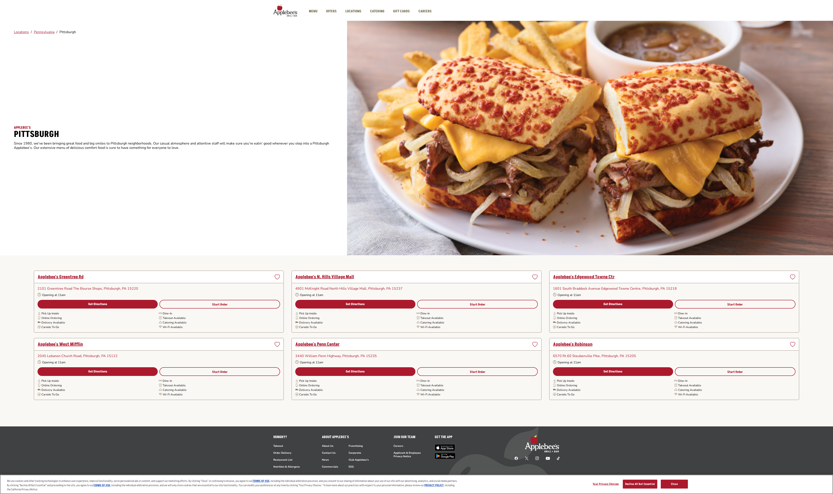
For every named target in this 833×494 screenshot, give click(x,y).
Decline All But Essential (640, 484)
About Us (327, 446)
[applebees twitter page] (526, 458)
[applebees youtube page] (547, 458)
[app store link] (445, 447)
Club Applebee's (359, 460)
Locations (21, 32)
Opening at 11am (54, 295)
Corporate (355, 453)
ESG (351, 466)
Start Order (220, 304)
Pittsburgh (67, 32)
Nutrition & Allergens (286, 466)
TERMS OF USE (261, 481)
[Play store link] (445, 456)
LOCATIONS (353, 11)
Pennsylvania (44, 32)
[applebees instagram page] (537, 458)
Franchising (356, 446)
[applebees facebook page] (516, 458)
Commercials (330, 466)
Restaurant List (282, 460)
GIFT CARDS (401, 11)
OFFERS (331, 11)
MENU (313, 11)
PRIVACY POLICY (434, 485)
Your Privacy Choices (606, 484)
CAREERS (425, 11)
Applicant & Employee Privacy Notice (407, 454)
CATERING (377, 11)
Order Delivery (282, 453)
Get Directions (97, 304)
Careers (398, 446)
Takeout (278, 446)
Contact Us (329, 453)
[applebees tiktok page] (556, 458)
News (325, 460)
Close (674, 484)
